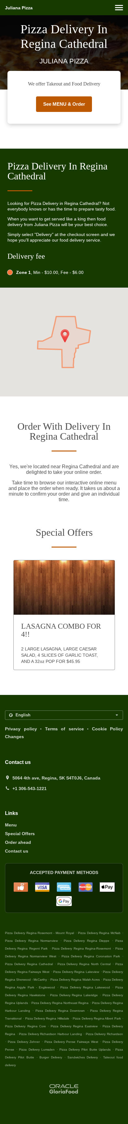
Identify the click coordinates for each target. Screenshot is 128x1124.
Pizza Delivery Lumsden (36, 1049)
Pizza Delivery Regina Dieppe (86, 940)
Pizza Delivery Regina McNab (99, 933)
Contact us (16, 851)
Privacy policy (21, 728)
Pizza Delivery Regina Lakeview (76, 972)
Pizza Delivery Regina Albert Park (97, 1018)
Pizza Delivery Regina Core (25, 1026)
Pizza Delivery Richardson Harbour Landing (50, 1034)
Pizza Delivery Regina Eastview (74, 1026)
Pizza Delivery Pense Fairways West (71, 1041)
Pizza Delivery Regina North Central (84, 964)
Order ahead (18, 842)
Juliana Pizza (19, 7)
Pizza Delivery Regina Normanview (31, 940)
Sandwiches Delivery (83, 1057)
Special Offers (20, 833)
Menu (11, 824)
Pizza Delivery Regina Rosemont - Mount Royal (39, 933)
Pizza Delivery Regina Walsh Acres (75, 979)
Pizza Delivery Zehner (24, 1041)
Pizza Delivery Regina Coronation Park (91, 956)
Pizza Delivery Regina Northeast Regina (60, 1003)
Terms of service (64, 728)
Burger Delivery (51, 1057)
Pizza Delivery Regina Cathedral (29, 964)
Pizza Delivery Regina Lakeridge (74, 995)
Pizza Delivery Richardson (104, 1034)
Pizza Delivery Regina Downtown (60, 1010)
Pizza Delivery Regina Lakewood (85, 987)
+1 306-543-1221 (29, 788)
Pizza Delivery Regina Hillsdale (47, 1018)
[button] (119, 7)
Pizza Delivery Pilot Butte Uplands (85, 1049)
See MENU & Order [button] (64, 104)
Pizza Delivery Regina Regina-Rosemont (81, 948)
